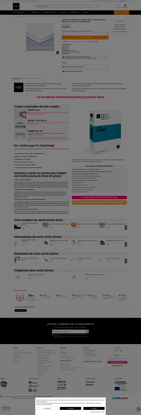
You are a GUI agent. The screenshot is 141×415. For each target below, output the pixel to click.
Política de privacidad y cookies (97, 412)
